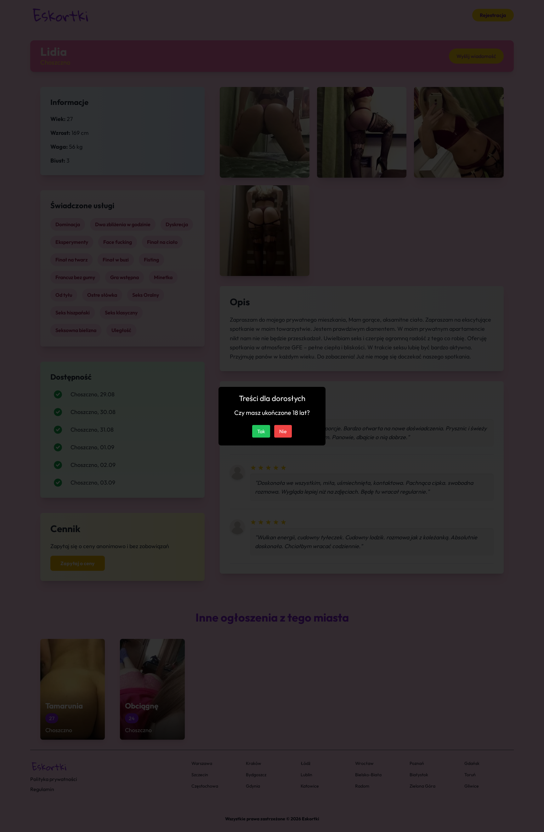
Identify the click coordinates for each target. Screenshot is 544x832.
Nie (283, 431)
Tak (261, 431)
